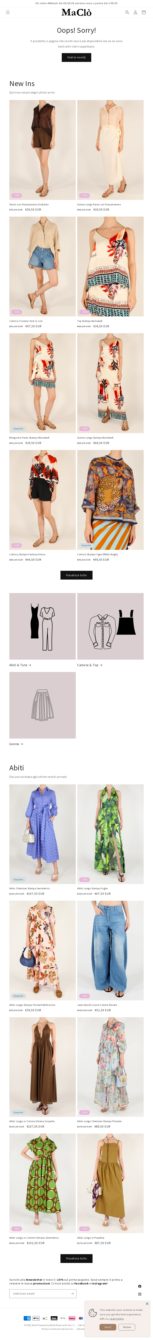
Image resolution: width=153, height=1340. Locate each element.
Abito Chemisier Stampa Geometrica (29, 888)
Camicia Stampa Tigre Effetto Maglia (97, 554)
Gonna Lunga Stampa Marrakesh (95, 437)
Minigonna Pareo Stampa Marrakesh (29, 437)
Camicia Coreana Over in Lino (26, 321)
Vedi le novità (76, 57)
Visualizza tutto (76, 575)
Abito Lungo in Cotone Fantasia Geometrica (34, 1237)
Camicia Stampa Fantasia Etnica (27, 554)
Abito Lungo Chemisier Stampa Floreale (99, 1121)
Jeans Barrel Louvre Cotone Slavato (97, 1005)
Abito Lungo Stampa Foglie (92, 888)
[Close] (147, 1304)
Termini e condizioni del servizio (57, 1329)
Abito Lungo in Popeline (90, 1237)
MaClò (35, 1325)
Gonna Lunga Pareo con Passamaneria (99, 204)
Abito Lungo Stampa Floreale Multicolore (32, 1005)
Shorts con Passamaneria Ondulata (29, 204)
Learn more (117, 1318)
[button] (8, 12)
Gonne (14, 744)
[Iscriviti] (72, 1293)
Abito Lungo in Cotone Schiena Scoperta (32, 1121)
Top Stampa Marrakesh (90, 321)
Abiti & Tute (18, 665)
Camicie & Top (88, 665)
